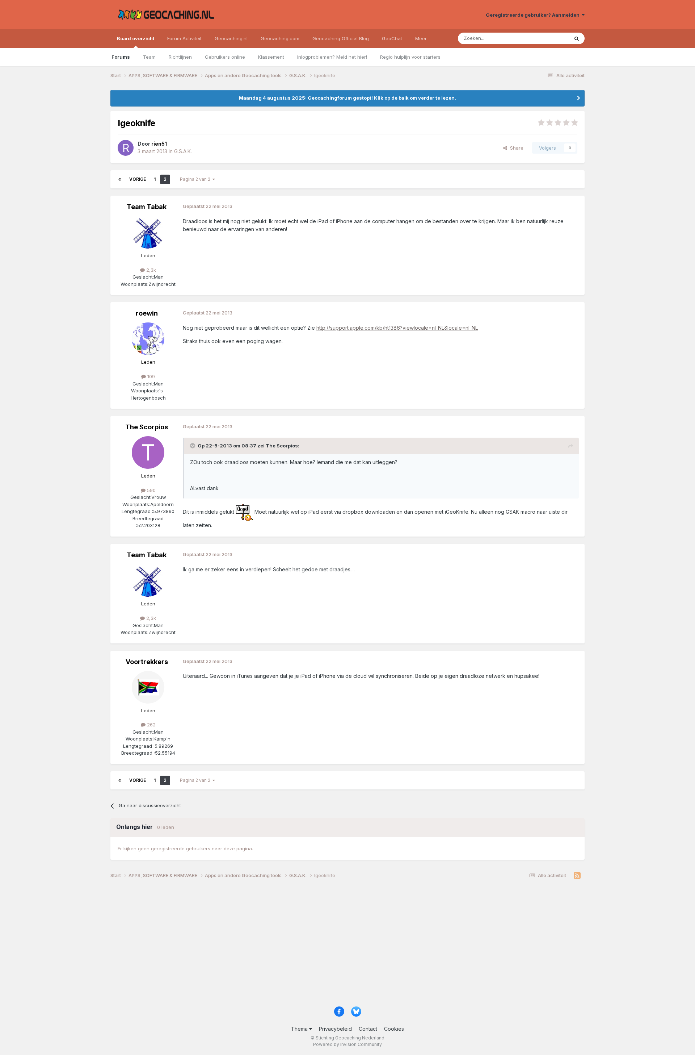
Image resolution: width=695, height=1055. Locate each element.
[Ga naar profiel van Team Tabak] (148, 232)
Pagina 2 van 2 (196, 179)
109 (150, 376)
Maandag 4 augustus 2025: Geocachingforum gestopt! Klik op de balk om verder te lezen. (347, 98)
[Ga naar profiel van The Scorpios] (148, 452)
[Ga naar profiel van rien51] (126, 148)
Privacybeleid (335, 1029)
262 (151, 724)
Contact (368, 1029)
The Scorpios (146, 427)
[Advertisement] (327, 945)
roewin (147, 313)
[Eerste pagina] (120, 179)
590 (151, 490)
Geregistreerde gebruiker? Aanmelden (534, 15)
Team (149, 57)
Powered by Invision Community (347, 1044)
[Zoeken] (577, 38)
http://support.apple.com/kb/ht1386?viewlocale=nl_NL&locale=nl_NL (397, 328)
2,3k (150, 270)
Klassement (271, 57)
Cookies (394, 1029)
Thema (300, 1029)
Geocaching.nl (231, 38)
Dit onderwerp (543, 38)
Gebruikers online (225, 57)
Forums (120, 57)
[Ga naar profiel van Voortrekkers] (148, 687)
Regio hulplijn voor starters (410, 57)
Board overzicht (135, 38)
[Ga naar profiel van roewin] (148, 338)
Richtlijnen (180, 57)
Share (515, 148)
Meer (421, 38)
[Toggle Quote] (193, 446)
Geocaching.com (280, 38)
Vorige (137, 179)
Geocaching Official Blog (340, 38)
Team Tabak (147, 206)
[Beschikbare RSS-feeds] (577, 876)
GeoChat (392, 38)
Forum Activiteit (184, 38)
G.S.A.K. (183, 151)
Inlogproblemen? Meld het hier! (332, 57)
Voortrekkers (147, 662)
